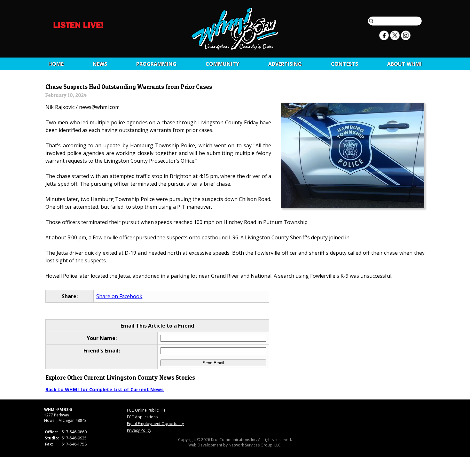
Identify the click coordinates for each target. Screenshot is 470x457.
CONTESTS (344, 63)
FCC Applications (142, 417)
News (100, 63)
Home (56, 63)
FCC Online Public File (146, 410)
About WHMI (404, 63)
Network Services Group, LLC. (255, 445)
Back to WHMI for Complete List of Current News (104, 389)
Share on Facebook (119, 296)
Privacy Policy (139, 430)
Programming (156, 63)
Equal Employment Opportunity (155, 423)
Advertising (285, 63)
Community (222, 63)
